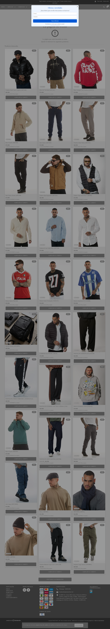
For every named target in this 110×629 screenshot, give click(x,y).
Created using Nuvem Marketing (55, 25)
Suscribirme (55, 21)
